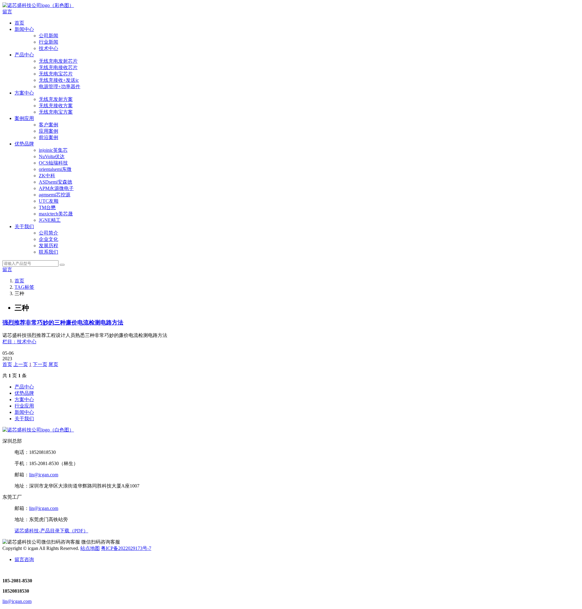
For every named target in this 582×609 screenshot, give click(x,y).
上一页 (20, 364)
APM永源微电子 (56, 188)
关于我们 (24, 226)
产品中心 (24, 54)
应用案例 (48, 131)
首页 (19, 22)
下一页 (40, 364)
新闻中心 (24, 29)
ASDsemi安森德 (55, 182)
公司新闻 (48, 35)
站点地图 (90, 548)
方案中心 (24, 92)
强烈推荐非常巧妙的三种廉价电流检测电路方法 (62, 322)
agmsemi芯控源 (54, 194)
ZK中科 (47, 175)
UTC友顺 (49, 201)
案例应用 (24, 118)
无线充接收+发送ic (59, 80)
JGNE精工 (50, 220)
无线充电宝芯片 (56, 73)
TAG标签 (24, 287)
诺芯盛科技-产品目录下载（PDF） (51, 530)
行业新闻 (48, 42)
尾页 (53, 364)
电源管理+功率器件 (59, 86)
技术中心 (48, 48)
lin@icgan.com (43, 474)
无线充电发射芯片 (58, 61)
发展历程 (48, 245)
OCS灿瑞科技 (53, 162)
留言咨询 (24, 559)
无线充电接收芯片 (58, 67)
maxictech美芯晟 (56, 213)
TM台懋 (47, 207)
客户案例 (48, 124)
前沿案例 (48, 137)
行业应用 (24, 405)
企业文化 (48, 239)
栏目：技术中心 (19, 341)
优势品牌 (24, 143)
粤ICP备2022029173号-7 (126, 548)
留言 (7, 11)
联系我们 (48, 252)
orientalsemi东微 (55, 169)
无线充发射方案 (56, 99)
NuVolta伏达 (52, 156)
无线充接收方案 (56, 105)
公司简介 (48, 232)
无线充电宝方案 (56, 112)
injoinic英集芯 (53, 150)
